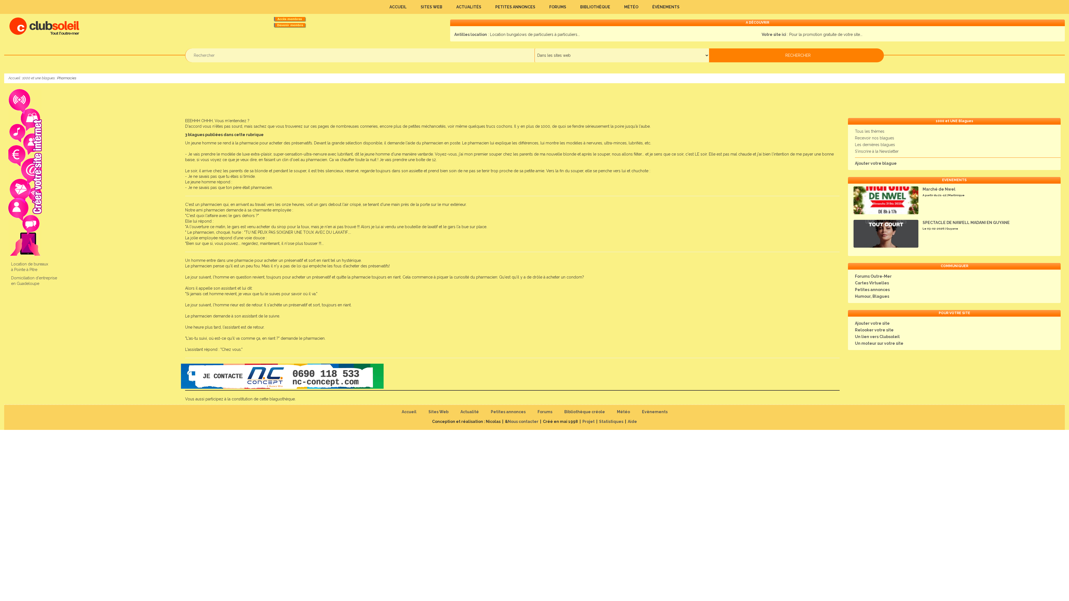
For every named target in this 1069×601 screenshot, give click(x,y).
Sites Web (431, 7)
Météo (631, 7)
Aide (632, 421)
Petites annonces (515, 7)
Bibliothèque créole (584, 412)
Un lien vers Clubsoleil (877, 336)
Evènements (655, 412)
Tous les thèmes (869, 131)
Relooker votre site (874, 330)
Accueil (398, 7)
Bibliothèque (595, 7)
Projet (588, 421)
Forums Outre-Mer (873, 276)
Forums (557, 7)
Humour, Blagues (872, 296)
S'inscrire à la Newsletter (877, 151)
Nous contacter (523, 421)
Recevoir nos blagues (874, 138)
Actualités (468, 7)
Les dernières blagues (875, 144)
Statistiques (611, 421)
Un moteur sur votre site (879, 343)
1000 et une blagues (38, 78)
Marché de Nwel (939, 189)
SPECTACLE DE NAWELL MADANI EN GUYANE (966, 222)
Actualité (469, 412)
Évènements (666, 7)
